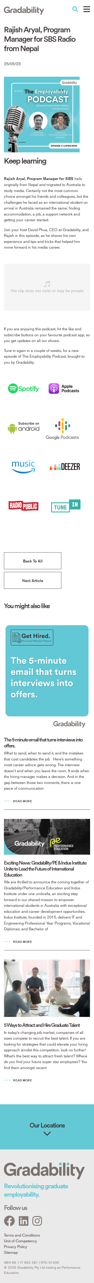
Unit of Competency (20, 1240)
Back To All (33, 561)
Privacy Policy (15, 1246)
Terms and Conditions (22, 1234)
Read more (22, 801)
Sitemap (11, 1252)
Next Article (32, 580)
